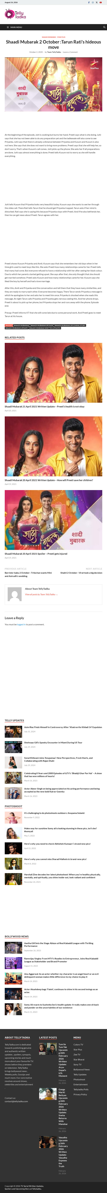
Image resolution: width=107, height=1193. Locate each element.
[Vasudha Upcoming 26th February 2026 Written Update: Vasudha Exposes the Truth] (48, 1137)
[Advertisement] (55, 123)
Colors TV (78, 1044)
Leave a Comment (70, 52)
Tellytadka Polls (81, 1089)
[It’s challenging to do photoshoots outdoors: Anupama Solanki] (13, 813)
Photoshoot (79, 1079)
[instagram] (92, 2)
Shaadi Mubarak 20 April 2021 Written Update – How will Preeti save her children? (49, 480)
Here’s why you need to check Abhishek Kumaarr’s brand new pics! (57, 843)
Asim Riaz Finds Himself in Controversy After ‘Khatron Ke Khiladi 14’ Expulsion (63, 727)
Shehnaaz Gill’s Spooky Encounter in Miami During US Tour (53, 742)
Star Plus (61, 37)
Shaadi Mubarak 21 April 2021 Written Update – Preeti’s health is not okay (44, 406)
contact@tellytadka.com (16, 1101)
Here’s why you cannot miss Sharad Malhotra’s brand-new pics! (55, 859)
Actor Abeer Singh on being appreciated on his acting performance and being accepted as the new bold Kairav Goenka (62, 790)
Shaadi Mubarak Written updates (44, 328)
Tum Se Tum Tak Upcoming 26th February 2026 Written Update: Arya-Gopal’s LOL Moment (63, 1060)
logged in (21, 624)
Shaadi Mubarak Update (16, 328)
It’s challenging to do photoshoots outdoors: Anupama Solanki (54, 813)
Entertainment (81, 1084)
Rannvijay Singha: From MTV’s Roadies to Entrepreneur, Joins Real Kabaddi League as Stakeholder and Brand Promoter (61, 960)
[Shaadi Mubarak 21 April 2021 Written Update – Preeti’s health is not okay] (53, 373)
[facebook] (89, 2)
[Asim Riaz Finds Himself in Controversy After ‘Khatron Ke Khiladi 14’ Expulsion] (13, 727)
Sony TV (78, 1064)
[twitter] (96, 2)
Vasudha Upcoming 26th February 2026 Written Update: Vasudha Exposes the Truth (63, 1152)
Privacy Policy (80, 1094)
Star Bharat (79, 1059)
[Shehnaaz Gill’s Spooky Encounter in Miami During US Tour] (13, 742)
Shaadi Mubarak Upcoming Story (70, 325)
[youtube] (100, 2)
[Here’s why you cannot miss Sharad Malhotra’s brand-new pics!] (13, 859)
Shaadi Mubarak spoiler (42, 325)
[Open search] (104, 27)
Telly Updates (80, 1074)
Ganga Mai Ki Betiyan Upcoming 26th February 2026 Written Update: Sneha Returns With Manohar (63, 1106)
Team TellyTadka (54, 52)
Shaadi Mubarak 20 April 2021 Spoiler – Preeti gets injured (36, 553)
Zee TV (77, 1054)
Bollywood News (82, 1069)
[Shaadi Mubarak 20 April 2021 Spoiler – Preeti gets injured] (53, 521)
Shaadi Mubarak (49, 37)
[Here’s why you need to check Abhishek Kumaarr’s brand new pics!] (13, 844)
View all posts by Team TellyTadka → (41, 594)
